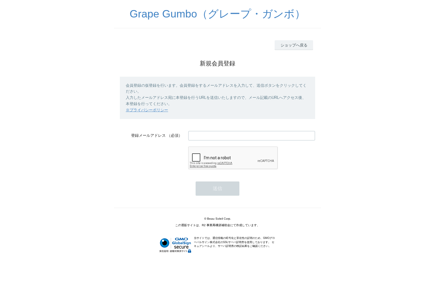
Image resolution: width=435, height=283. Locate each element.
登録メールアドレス (148, 135)
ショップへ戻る (294, 45)
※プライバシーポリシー (147, 110)
